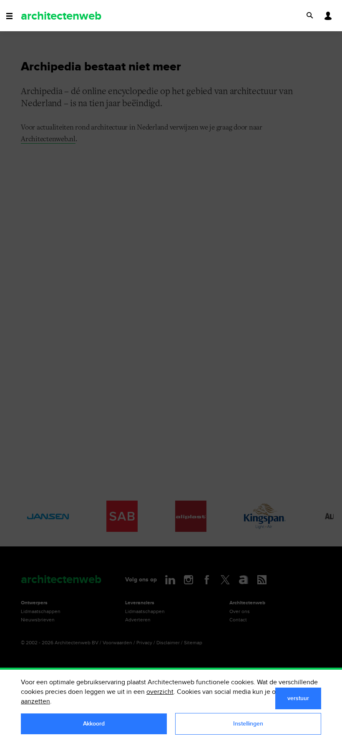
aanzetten (35, 702)
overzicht (160, 692)
